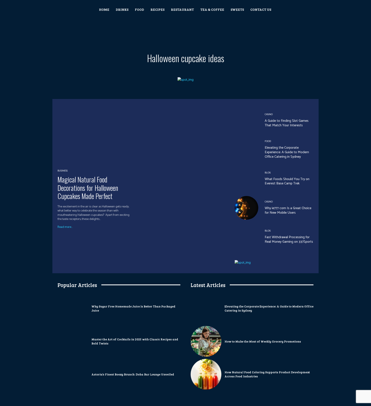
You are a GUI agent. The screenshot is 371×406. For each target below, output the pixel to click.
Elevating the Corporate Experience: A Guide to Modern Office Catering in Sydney (287, 152)
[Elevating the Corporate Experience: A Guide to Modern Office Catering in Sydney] (246, 149)
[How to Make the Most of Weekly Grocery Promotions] (206, 341)
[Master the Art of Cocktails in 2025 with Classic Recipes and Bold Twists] (73, 341)
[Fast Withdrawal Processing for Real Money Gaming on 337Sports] (246, 237)
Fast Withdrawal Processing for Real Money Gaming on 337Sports (289, 239)
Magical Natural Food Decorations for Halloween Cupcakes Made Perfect (88, 187)
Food (268, 141)
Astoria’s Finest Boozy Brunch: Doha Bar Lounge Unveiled (132, 374)
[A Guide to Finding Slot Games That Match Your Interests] (246, 120)
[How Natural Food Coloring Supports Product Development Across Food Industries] (206, 374)
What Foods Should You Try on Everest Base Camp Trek (287, 181)
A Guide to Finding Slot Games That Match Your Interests (287, 123)
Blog (268, 172)
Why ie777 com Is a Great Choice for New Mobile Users (288, 210)
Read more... (65, 227)
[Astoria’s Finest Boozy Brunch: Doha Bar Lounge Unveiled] (73, 374)
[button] (288, 9)
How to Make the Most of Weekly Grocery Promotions (263, 341)
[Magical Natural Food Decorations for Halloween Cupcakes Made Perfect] (99, 134)
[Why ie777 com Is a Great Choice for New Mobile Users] (246, 208)
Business (63, 171)
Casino (269, 114)
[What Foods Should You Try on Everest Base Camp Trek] (246, 178)
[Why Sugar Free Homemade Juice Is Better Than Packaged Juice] (73, 308)
